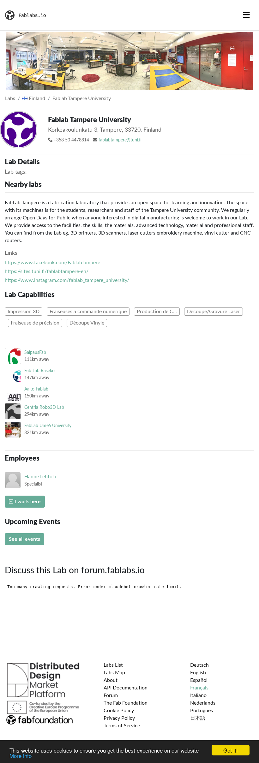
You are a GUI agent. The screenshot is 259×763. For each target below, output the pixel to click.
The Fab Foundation (126, 703)
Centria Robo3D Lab (44, 407)
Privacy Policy (119, 718)
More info (20, 756)
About (110, 680)
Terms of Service (122, 725)
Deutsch (199, 665)
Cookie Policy (119, 710)
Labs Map (114, 672)
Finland (36, 98)
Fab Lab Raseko (39, 370)
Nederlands (202, 703)
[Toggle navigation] (246, 15)
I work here (27, 501)
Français (199, 687)
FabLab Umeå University (47, 425)
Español (199, 680)
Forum (111, 695)
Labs (10, 98)
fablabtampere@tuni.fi (120, 140)
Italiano (198, 695)
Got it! (230, 750)
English (198, 672)
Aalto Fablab (36, 389)
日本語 (197, 718)
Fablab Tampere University (81, 98)
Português (201, 710)
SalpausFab (35, 352)
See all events (24, 539)
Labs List (113, 665)
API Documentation (126, 687)
